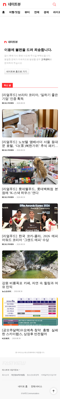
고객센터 (45, 59)
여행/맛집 (14, 12)
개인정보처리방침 (18, 375)
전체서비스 (36, 386)
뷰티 (27, 12)
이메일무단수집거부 (48, 375)
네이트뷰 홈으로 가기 (16, 71)
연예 (36, 12)
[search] (54, 4)
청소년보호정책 (33, 375)
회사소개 (5, 375)
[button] (53, 391)
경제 (46, 12)
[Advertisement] (30, 27)
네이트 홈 (23, 386)
